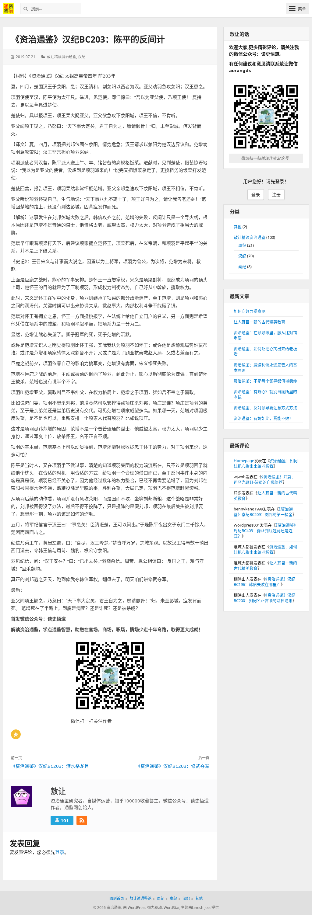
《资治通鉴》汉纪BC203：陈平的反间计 (88, 39)
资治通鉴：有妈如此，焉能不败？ (263, 418)
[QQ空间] (16, 734)
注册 (276, 194)
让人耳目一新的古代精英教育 (259, 322)
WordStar (171, 907)
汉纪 (81, 56)
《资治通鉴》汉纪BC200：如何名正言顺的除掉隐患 (264, 597)
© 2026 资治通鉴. (107, 907)
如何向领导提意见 (249, 311)
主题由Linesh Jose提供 (200, 907)
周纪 (242, 245)
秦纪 (242, 266)
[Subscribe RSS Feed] (81, 820)
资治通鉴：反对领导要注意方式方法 (265, 407)
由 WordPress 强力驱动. (143, 907)
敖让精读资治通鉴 (61, 56)
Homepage (244, 460)
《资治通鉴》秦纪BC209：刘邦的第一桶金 (263, 511)
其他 (238, 226)
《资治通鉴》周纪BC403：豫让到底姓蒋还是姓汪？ (266, 530)
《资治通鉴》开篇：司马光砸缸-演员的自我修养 (264, 479)
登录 (59, 852)
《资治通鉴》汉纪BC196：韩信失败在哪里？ (264, 581)
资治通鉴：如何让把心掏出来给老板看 (266, 463)
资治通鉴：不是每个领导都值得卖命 (265, 381)
